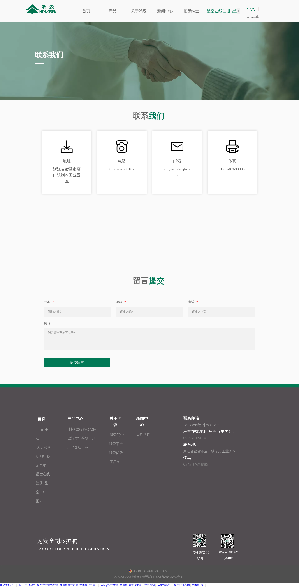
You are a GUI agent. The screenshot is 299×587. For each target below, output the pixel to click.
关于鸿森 (44, 447)
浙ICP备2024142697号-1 (168, 576)
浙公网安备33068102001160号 (150, 571)
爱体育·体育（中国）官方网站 (137, 585)
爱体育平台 (198, 585)
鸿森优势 (116, 453)
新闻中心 (43, 456)
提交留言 (77, 362)
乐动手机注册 (164, 585)
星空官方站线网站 (47, 585)
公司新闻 (143, 434)
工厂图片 (117, 462)
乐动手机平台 (8, 585)
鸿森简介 (117, 435)
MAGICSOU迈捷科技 (126, 576)
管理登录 (147, 576)
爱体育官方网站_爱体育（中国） (79, 585)
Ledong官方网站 (109, 585)
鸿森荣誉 (116, 444)
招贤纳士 (43, 465)
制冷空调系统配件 (82, 429)
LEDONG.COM (26, 585)
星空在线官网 (182, 585)
